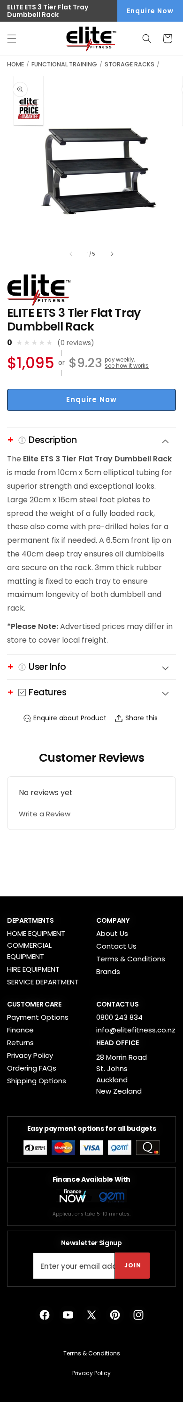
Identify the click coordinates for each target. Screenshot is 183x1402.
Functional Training (64, 64)
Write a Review (44, 814)
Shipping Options (36, 1081)
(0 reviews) (75, 342)
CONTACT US (117, 1004)
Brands (108, 971)
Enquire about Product (70, 718)
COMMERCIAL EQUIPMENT (29, 950)
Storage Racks (129, 64)
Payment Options (38, 1017)
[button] (11, 38)
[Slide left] (71, 253)
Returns (20, 1042)
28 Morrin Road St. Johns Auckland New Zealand (121, 1074)
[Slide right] (112, 253)
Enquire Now (150, 11)
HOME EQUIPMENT (36, 933)
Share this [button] (141, 718)
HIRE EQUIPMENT (33, 969)
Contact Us (116, 946)
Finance (20, 1030)
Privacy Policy (30, 1055)
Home (15, 64)
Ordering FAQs (31, 1068)
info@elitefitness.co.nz (135, 1030)
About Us (112, 933)
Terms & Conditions (130, 959)
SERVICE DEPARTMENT (43, 982)
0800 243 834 (119, 1017)
